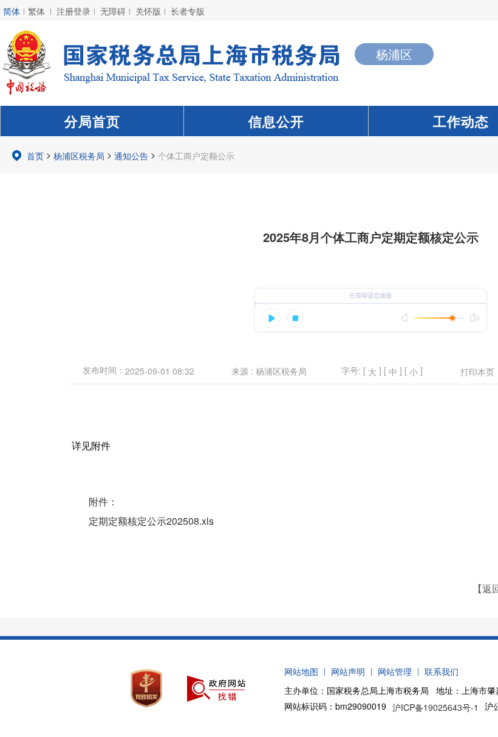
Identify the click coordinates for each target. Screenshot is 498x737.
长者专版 (188, 11)
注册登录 (73, 11)
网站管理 (395, 671)
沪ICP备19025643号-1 (435, 707)
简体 (11, 11)
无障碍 (113, 11)
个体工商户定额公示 (196, 155)
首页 (35, 155)
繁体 (36, 11)
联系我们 (442, 671)
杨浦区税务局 (78, 155)
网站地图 (301, 671)
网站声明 (348, 671)
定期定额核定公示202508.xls (151, 521)
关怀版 (148, 11)
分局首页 (92, 121)
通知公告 (131, 155)
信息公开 (276, 121)
